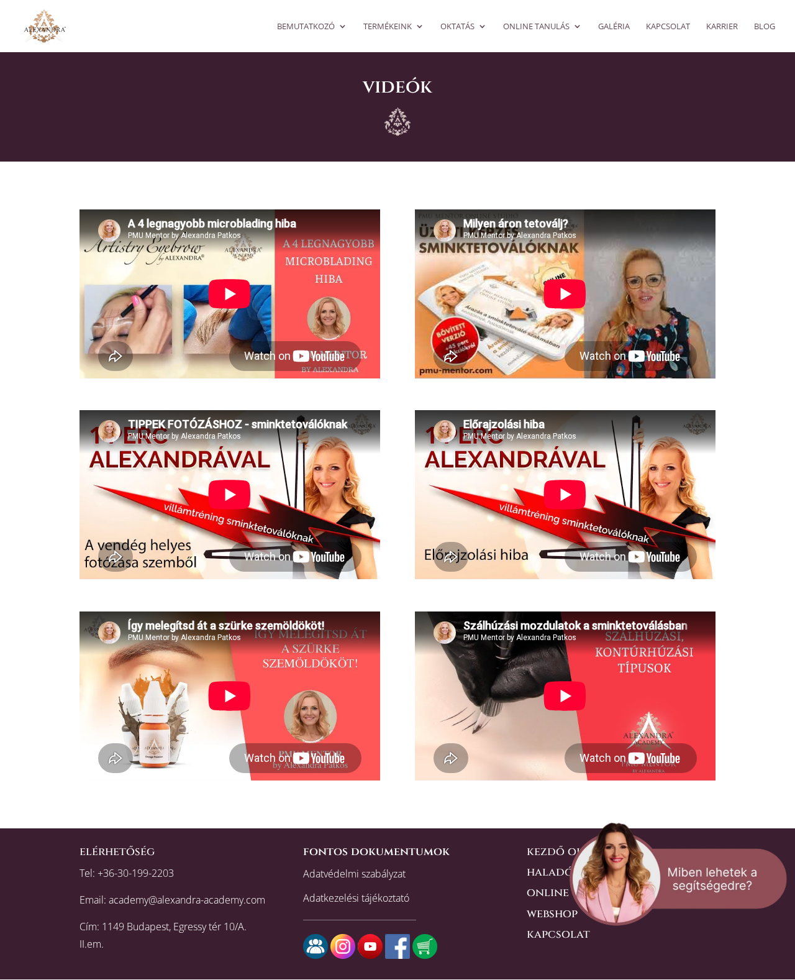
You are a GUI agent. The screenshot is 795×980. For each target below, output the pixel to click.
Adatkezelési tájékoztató (356, 898)
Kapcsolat (668, 27)
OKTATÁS (457, 27)
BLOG (764, 27)
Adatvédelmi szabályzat (354, 874)
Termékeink (387, 27)
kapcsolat (558, 934)
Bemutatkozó (306, 27)
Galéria (614, 27)
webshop (552, 914)
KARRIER (722, 27)
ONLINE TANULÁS (536, 27)
